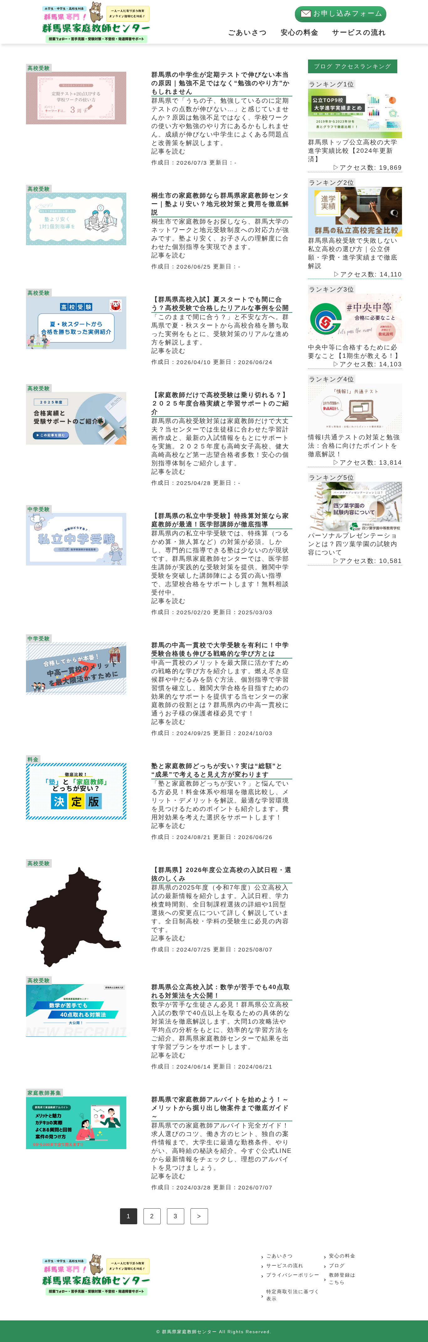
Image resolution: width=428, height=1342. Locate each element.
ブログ (337, 1265)
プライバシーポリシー (293, 1274)
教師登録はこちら (342, 1278)
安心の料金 (300, 32)
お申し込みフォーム (348, 13)
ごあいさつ (247, 32)
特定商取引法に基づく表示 (293, 1295)
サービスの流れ (359, 32)
